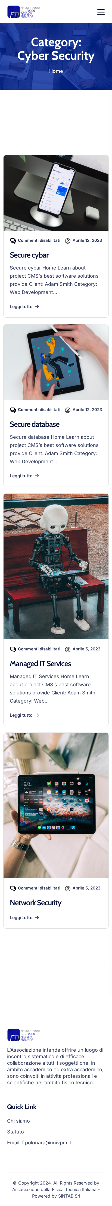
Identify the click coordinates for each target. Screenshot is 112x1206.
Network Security (35, 902)
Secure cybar (29, 254)
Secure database (34, 424)
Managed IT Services (40, 663)
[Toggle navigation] (101, 11)
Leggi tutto (21, 306)
